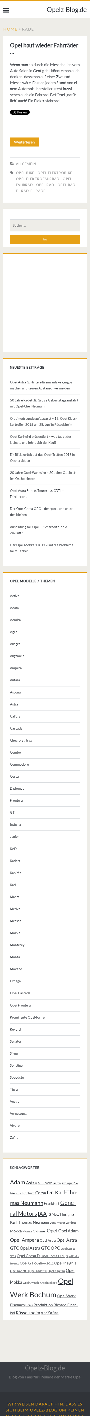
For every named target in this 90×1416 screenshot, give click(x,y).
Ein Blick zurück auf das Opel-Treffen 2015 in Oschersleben (42, 458)
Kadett (15, 861)
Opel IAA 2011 (44, 1263)
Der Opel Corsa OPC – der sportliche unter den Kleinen (41, 512)
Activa (14, 596)
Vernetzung (18, 1113)
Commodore (19, 764)
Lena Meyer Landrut (63, 1222)
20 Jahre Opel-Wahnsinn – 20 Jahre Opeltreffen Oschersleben (43, 476)
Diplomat (17, 788)
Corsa (14, 776)
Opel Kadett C (38, 1270)
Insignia (15, 824)
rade (41, 191)
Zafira (14, 1138)
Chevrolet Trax (21, 740)
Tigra (14, 1089)
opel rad (45, 185)
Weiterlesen (26, 143)
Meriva (15, 909)
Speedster (17, 1077)
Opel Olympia (31, 1282)
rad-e (27, 191)
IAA (42, 1213)
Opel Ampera (24, 1240)
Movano (16, 969)
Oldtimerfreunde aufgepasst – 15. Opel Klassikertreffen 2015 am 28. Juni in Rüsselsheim (44, 421)
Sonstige (16, 1065)
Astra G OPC (45, 1183)
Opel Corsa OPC (52, 1256)
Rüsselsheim (28, 1312)
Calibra (15, 716)
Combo (15, 752)
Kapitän (15, 873)
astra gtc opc (63, 1183)
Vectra (15, 1101)
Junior (14, 836)
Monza (15, 957)
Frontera (16, 800)
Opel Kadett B (19, 1271)
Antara (15, 680)
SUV (43, 1313)
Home (10, 29)
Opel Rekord (48, 1283)
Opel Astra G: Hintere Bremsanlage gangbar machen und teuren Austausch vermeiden (42, 385)
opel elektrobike (55, 173)
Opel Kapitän (56, 1271)
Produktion (43, 1305)
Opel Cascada (20, 993)
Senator (16, 1041)
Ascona (15, 692)
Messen (15, 921)
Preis (29, 1305)
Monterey (17, 945)
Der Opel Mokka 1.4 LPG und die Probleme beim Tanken (41, 548)
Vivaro (15, 1125)
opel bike (25, 173)
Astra (14, 704)
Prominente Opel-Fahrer (28, 1017)
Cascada (16, 728)
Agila (13, 632)
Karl (13, 885)
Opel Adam (68, 1230)
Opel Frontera (20, 1005)
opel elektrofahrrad (38, 179)
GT (12, 812)
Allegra (15, 644)
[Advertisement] (45, 304)
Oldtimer (39, 1231)
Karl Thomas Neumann (29, 1222)
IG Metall (54, 1214)
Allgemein (26, 164)
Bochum (28, 1193)
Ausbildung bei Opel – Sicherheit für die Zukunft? (38, 530)
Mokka (15, 933)
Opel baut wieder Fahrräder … (44, 48)
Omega (15, 981)
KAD (13, 849)
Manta (15, 897)
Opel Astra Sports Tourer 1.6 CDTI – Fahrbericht (37, 494)
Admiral (16, 620)
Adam (14, 608)
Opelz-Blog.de (67, 10)
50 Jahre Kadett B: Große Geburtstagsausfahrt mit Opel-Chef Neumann (44, 403)
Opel (52, 1230)
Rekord (15, 1029)
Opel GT (27, 1263)
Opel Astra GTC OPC (40, 1248)
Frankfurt (52, 1203)
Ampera (16, 668)
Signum (15, 1053)
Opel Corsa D (28, 1255)
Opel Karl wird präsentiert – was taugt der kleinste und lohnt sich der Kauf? (40, 440)
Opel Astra (48, 1240)
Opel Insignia (65, 1263)
